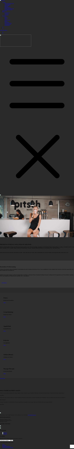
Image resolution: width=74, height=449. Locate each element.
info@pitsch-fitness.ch (32, 415)
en (2, 28)
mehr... (4, 302)
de (2, 27)
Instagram (5, 433)
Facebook (5, 432)
